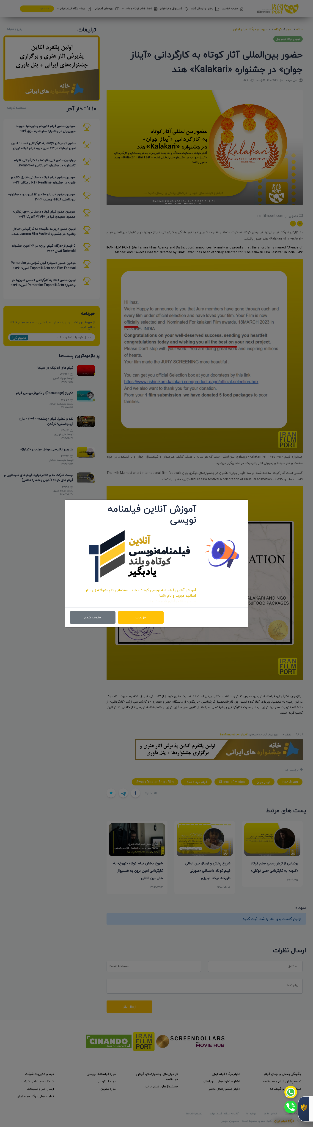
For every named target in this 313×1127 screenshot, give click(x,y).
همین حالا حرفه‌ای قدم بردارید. (172, 601)
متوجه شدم (92, 617)
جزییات (140, 617)
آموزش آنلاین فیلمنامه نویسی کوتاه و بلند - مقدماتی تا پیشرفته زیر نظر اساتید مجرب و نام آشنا (140, 593)
